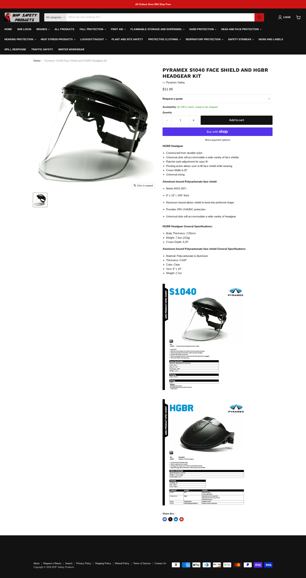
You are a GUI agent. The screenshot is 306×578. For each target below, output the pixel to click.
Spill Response (15, 49)
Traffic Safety (42, 49)
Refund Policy (122, 563)
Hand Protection (201, 29)
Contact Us (160, 563)
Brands (42, 29)
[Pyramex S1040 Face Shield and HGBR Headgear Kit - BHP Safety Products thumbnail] (40, 200)
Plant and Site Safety (127, 39)
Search (68, 563)
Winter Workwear (71, 49)
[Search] (259, 17)
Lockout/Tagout (92, 39)
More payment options (217, 139)
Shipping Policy (103, 563)
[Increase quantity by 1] (193, 120)
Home (8, 29)
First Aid (117, 29)
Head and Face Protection (240, 29)
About (36, 563)
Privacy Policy (83, 563)
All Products (64, 29)
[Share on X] (170, 519)
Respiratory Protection (203, 39)
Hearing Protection (19, 39)
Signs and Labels (271, 39)
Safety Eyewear (240, 39)
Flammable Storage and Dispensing (157, 29)
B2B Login (24, 29)
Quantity (167, 112)
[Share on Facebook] (165, 519)
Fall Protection (92, 29)
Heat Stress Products (57, 39)
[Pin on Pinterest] (181, 519)
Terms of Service (142, 563)
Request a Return (52, 563)
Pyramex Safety (175, 82)
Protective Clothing (163, 39)
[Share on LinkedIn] (176, 519)
